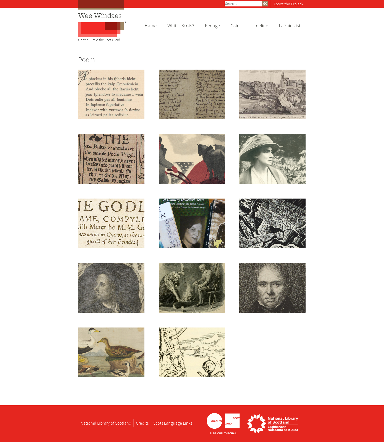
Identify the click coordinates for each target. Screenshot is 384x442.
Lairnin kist (289, 26)
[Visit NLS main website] (272, 423)
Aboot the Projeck (288, 4)
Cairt (235, 26)
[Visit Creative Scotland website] (223, 423)
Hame (151, 26)
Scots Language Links (172, 423)
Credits (142, 423)
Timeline (259, 26)
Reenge (212, 26)
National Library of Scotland (105, 423)
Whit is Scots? (180, 26)
